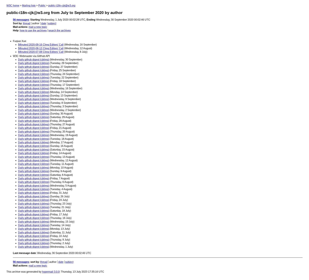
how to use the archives (33, 30)
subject (52, 23)
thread (26, 23)
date (43, 23)
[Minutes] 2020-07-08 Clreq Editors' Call (41, 51)
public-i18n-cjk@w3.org (61, 5)
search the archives (59, 30)
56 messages (21, 19)
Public (42, 5)
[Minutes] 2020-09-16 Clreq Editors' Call (41, 44)
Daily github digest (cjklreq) (33, 59)
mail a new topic (38, 27)
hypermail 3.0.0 (51, 271)
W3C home (12, 5)
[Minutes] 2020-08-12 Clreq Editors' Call (41, 48)
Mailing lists (29, 5)
